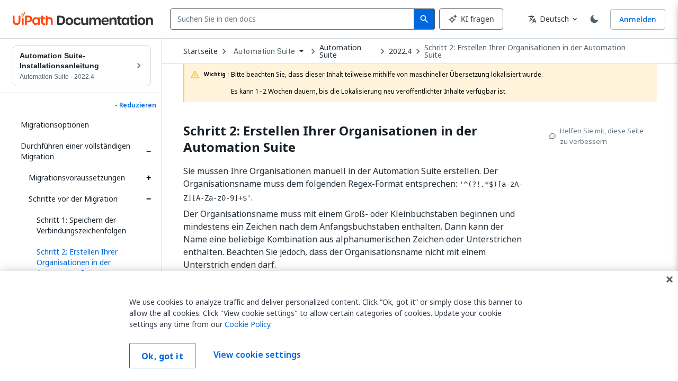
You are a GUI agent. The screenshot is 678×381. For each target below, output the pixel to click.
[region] (339, 326)
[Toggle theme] (594, 19)
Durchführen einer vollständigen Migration (75, 151)
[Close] (669, 279)
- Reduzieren (135, 105)
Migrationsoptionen (55, 124)
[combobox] (294, 19)
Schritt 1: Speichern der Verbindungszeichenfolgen (81, 225)
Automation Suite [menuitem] (264, 51)
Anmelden (637, 19)
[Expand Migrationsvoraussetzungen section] (148, 178)
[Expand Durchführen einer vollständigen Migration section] (148, 151)
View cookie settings (257, 354)
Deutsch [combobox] (548, 18)
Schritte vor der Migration (73, 198)
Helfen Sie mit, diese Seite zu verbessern (602, 136)
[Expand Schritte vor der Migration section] (148, 199)
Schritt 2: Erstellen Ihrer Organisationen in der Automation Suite (525, 51)
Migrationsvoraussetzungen (77, 177)
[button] (90, 262)
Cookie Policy (247, 324)
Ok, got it (162, 356)
